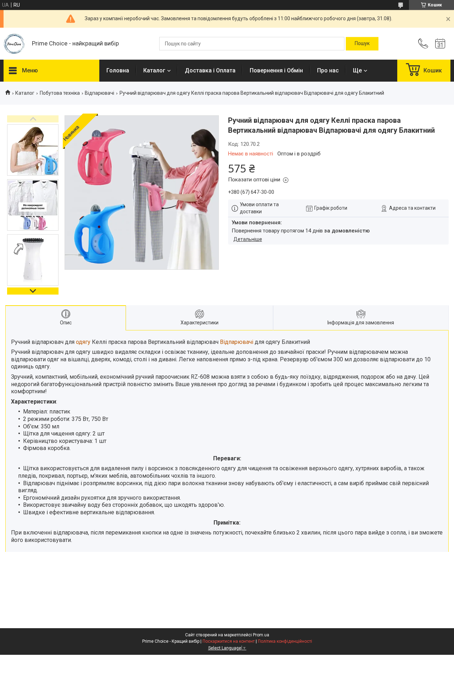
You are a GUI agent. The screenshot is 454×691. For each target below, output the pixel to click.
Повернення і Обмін (276, 70)
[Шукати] (362, 43)
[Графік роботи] (440, 44)
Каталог (154, 70)
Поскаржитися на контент (229, 641)
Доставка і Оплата (210, 70)
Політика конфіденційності (285, 641)
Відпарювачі (99, 93)
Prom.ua (261, 634)
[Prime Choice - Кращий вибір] (14, 44)
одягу (83, 342)
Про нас (328, 70)
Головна (117, 70)
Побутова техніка (60, 93)
